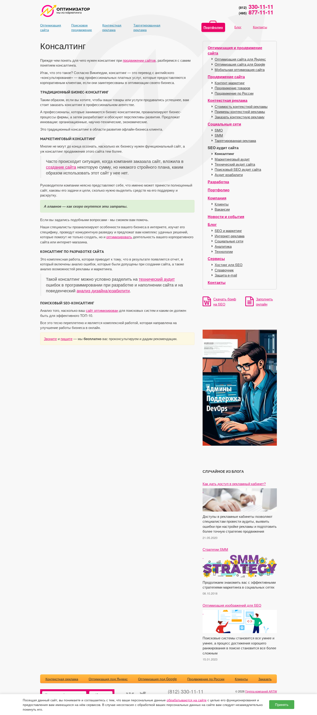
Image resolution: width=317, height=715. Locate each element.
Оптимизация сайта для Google (240, 64)
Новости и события (226, 216)
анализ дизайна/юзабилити (103, 290)
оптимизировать (119, 236)
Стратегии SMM (215, 549)
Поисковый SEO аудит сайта (238, 169)
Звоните (50, 338)
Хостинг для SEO (229, 264)
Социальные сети (224, 124)
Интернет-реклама (229, 235)
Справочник (224, 269)
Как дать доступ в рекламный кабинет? (234, 483)
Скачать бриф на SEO (224, 301)
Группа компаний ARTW (261, 691)
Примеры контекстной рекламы (240, 111)
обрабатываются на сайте (187, 700)
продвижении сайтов (139, 60)
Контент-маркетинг (230, 82)
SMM (219, 135)
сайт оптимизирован (102, 310)
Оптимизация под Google (157, 678)
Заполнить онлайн (264, 301)
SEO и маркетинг (228, 230)
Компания (217, 198)
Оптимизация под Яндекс (108, 678)
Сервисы (216, 258)
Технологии (224, 251)
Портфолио (213, 27)
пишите (66, 338)
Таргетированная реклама (141, 27)
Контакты (260, 27)
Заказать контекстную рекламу (240, 116)
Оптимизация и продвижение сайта (235, 50)
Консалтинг (224, 153)
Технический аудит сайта (235, 164)
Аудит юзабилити (229, 174)
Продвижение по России (234, 93)
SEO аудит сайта (223, 147)
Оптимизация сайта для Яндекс (240, 59)
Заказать (265, 678)
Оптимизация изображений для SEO (232, 605)
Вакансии (222, 209)
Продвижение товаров (232, 87)
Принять (281, 704)
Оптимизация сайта (48, 27)
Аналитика (223, 246)
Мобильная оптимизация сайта (240, 69)
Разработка (218, 181)
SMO (219, 130)
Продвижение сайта (226, 76)
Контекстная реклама (110, 27)
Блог (238, 27)
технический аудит (157, 279)
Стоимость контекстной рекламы (241, 106)
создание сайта (61, 167)
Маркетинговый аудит (232, 159)
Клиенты (222, 204)
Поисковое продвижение (79, 27)
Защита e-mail (226, 275)
